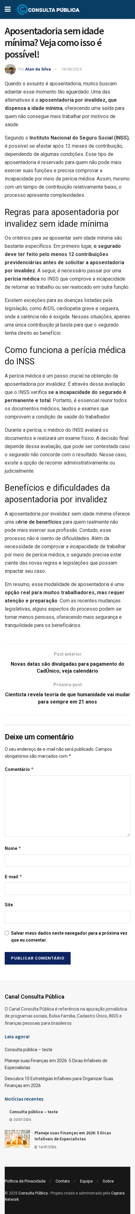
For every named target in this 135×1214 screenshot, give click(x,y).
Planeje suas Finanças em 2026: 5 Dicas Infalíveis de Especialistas (73, 1136)
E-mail (13, 877)
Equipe (86, 1181)
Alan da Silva (38, 69)
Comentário (19, 769)
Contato (63, 1181)
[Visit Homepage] (48, 9)
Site (9, 904)
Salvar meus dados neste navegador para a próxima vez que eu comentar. (69, 937)
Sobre (108, 1181)
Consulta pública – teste (28, 1049)
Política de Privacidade (25, 1181)
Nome (13, 848)
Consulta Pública (33, 1193)
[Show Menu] (8, 9)
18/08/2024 (71, 69)
